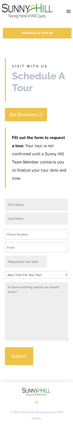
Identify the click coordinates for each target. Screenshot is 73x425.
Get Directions (23, 114)
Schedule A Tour (35, 33)
